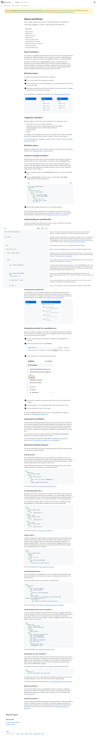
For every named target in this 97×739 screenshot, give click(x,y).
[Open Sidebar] (2, 6)
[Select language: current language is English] (95, 2)
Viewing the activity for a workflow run (57, 214)
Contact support (11, 724)
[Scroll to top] (93, 735)
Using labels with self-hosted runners (62, 681)
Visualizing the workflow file (33, 289)
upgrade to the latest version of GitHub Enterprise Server (31, 12)
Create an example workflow (36, 156)
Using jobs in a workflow (45, 530)
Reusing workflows (30, 686)
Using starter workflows (34, 419)
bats (43, 167)
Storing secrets (29, 455)
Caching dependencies (32, 571)
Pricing (30, 733)
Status (26, 733)
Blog (43, 733)
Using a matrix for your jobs (46, 567)
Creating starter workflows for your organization (46, 440)
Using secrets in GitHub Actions (47, 486)
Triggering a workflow (33, 118)
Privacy (22, 733)
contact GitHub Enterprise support (66, 12)
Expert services (37, 733)
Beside (38, 228)
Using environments (31, 698)
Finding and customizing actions (55, 297)
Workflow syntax (31, 145)
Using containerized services (46, 649)
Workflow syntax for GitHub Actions (42, 151)
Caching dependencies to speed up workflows (51, 605)
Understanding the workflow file (37, 219)
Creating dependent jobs (32, 491)
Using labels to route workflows (35, 654)
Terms (17, 733)
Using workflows (15, 5)
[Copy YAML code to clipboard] (70, 183)
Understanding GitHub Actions (62, 94)
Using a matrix (29, 535)
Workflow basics (31, 73)
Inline (43, 228)
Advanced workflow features (36, 445)
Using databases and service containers (38, 609)
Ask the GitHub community (13, 722)
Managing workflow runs (41, 414)
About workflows (25, 5)
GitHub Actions (6, 5)
